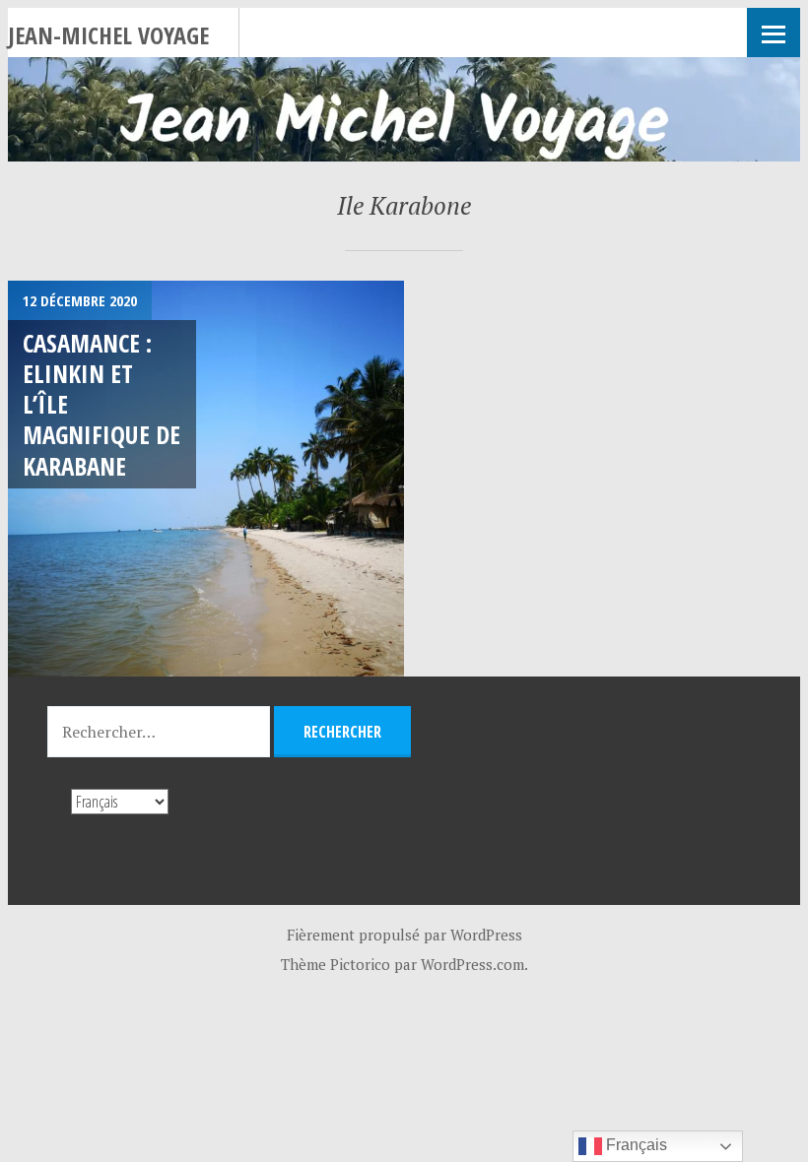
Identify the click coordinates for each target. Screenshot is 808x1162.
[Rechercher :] (160, 732)
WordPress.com (472, 964)
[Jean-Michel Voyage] (404, 109)
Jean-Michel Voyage (108, 35)
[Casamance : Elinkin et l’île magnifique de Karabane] (206, 479)
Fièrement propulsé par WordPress (404, 934)
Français (634, 1144)
